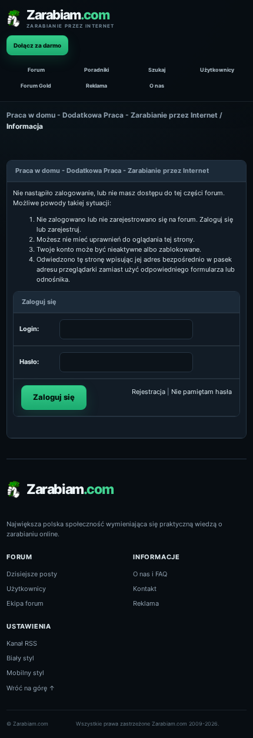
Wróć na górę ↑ (30, 688)
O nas (156, 85)
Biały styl (20, 658)
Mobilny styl (25, 673)
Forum (36, 69)
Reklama (96, 85)
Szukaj (156, 69)
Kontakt (145, 589)
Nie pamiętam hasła (201, 392)
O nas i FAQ (150, 574)
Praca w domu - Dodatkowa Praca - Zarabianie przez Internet (112, 115)
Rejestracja (148, 392)
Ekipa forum (25, 603)
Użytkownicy (217, 69)
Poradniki (96, 69)
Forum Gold (36, 85)
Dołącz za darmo (37, 45)
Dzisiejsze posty (31, 574)
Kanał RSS (21, 643)
